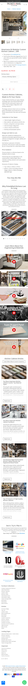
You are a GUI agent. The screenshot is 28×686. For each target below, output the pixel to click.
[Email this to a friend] (13, 89)
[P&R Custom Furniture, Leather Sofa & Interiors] (14, 4)
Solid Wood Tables (5, 597)
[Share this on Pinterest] (9, 89)
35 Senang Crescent (21, 65)
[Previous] (10, 38)
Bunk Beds (4, 600)
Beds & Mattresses (5, 613)
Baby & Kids (4, 626)
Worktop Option (5, 74)
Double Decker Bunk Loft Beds (8, 641)
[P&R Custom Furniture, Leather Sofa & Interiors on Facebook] (3, 659)
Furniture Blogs (5, 609)
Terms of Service (5, 656)
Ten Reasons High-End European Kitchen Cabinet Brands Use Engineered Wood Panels (13, 461)
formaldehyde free (15, 54)
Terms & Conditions (6, 648)
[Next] (18, 38)
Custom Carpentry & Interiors (8, 588)
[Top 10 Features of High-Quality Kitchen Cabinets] (14, 490)
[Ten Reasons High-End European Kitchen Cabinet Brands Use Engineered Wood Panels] (14, 450)
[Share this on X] (2, 89)
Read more (7, 401)
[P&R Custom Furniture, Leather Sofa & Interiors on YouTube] (7, 659)
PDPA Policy (4, 650)
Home (8, 9)
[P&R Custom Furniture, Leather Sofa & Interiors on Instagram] (5, 659)
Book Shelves (4, 603)
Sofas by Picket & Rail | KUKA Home (10, 634)
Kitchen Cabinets (16, 9)
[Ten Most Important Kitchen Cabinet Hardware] (14, 411)
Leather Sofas (4, 593)
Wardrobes (4, 601)
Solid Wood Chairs (5, 596)
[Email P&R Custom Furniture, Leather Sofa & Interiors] (2, 659)
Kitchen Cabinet (5, 619)
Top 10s (3, 610)
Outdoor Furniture (5, 622)
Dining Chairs (4, 638)
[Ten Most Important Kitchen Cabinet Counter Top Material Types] (14, 372)
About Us (3, 653)
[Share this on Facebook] (6, 89)
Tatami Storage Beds (6, 598)
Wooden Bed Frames (6, 640)
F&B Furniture (4, 625)
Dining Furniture (5, 621)
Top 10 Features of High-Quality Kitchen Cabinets (13, 499)
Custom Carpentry (5, 618)
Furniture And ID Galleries (7, 624)
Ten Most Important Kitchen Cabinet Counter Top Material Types (12, 382)
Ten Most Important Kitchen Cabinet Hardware (11, 421)
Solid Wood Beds (5, 590)
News (2, 628)
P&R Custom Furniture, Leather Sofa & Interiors (15, 666)
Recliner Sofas (4, 594)
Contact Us (4, 651)
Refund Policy (4, 654)
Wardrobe (3, 616)
